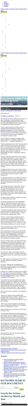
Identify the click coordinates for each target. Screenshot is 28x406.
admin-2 (19, 110)
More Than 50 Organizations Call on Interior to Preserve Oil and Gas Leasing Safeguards (15, 370)
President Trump (10, 121)
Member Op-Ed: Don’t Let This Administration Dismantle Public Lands (15, 367)
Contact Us (6, 50)
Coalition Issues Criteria (13, 20)
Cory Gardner (6, 275)
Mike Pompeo (13, 233)
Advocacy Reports (11, 37)
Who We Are (10, 18)
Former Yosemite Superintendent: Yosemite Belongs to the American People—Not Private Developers (15, 364)
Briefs (8, 34)
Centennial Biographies (15, 24)
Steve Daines (8, 267)
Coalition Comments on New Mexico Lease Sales (13, 352)
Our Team (9, 17)
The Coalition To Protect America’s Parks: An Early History (15, 22)
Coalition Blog (10, 40)
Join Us (5, 44)
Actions (6, 30)
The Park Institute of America (14, 41)
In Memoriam (10, 43)
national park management (10, 348)
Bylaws (9, 26)
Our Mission (7, 16)
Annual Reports (11, 36)
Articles (7, 107)
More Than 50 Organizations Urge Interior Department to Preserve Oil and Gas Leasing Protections (15, 375)
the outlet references (5, 274)
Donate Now (4, 11)
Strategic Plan (10, 27)
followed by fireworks (6, 130)
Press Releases (7, 31)
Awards (9, 28)
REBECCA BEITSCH (8, 116)
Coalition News (7, 33)
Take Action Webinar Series (14, 38)
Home (2, 107)
